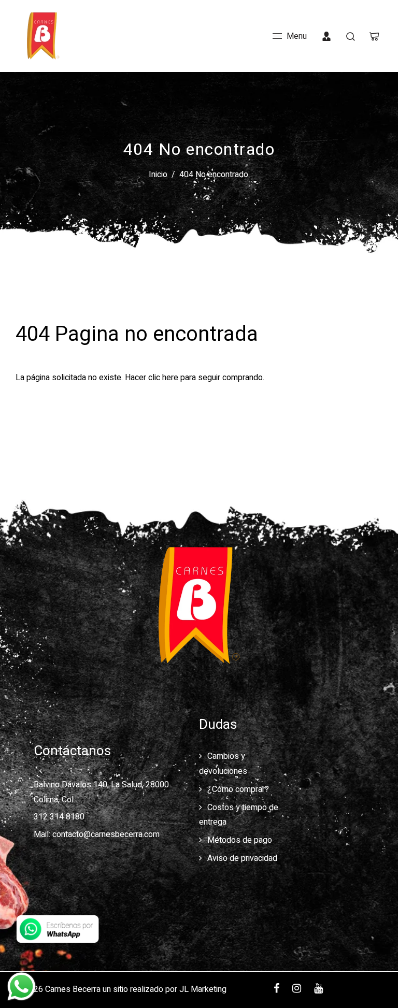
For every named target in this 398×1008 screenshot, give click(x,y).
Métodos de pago (239, 840)
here (170, 377)
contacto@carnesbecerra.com (106, 834)
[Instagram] (296, 989)
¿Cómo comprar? (238, 789)
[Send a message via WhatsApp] (21, 986)
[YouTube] (318, 989)
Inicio (158, 174)
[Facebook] (276, 989)
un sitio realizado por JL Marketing (164, 989)
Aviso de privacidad (242, 858)
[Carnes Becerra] (41, 36)
